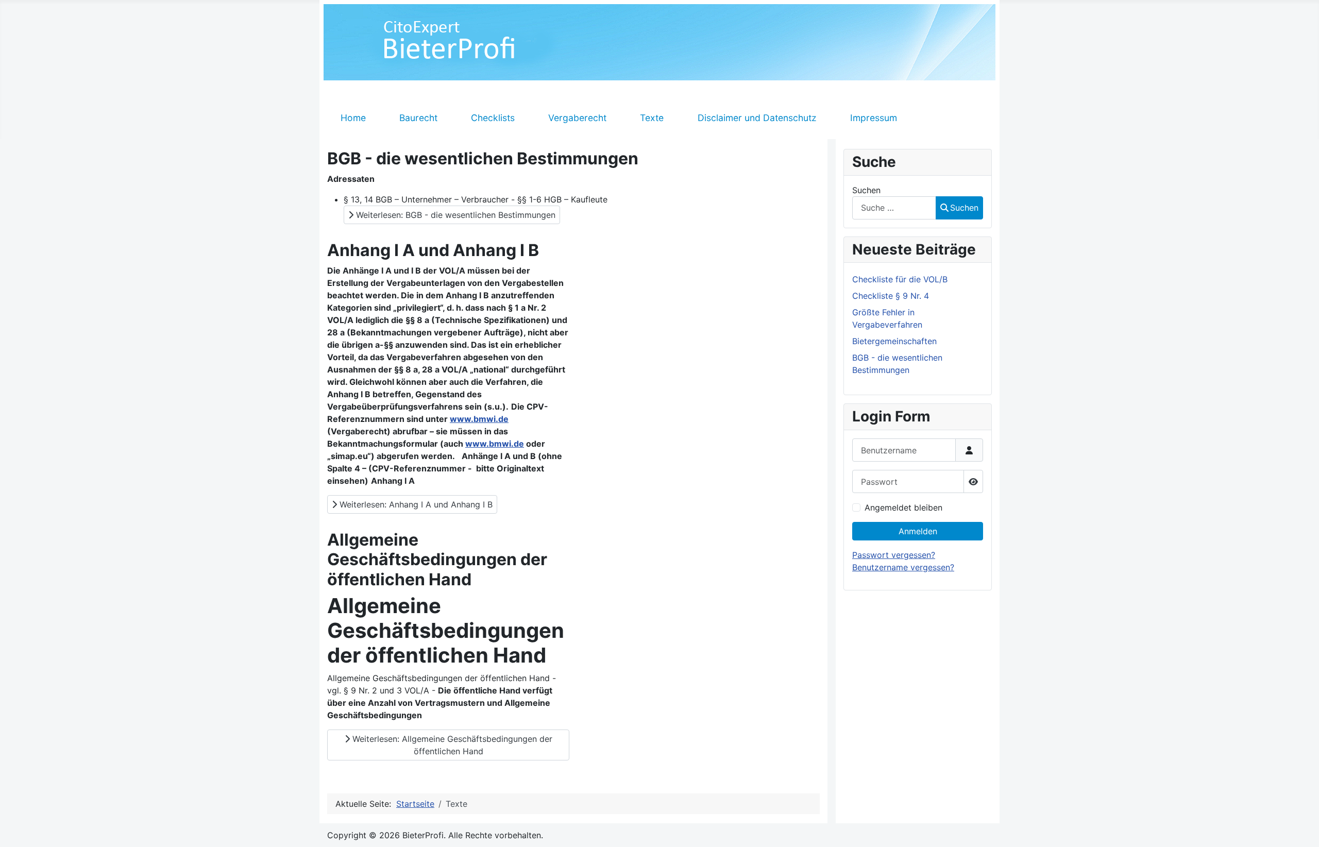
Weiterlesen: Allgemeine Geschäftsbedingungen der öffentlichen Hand (451, 745)
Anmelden (918, 531)
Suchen (866, 190)
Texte (652, 117)
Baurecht (418, 117)
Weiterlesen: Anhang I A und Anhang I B (415, 504)
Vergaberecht (577, 117)
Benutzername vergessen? (903, 567)
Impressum (873, 117)
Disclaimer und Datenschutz (757, 117)
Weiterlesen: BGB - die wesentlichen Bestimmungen (454, 215)
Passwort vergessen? (893, 555)
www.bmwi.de (479, 419)
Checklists (493, 117)
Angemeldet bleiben (903, 507)
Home (353, 117)
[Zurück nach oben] (1301, 828)
